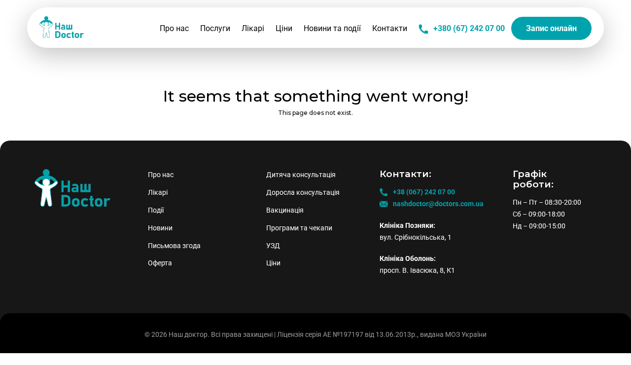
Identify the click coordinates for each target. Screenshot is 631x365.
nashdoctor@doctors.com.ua (438, 204)
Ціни (284, 28)
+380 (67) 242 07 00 (469, 28)
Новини (160, 228)
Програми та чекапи (299, 228)
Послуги (215, 28)
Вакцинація (285, 210)
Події (156, 210)
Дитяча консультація (301, 175)
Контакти (389, 28)
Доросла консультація (303, 192)
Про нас (174, 28)
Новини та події (332, 28)
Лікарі (253, 28)
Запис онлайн (551, 28)
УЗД (273, 246)
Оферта (160, 263)
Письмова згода (174, 246)
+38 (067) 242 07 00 (424, 192)
